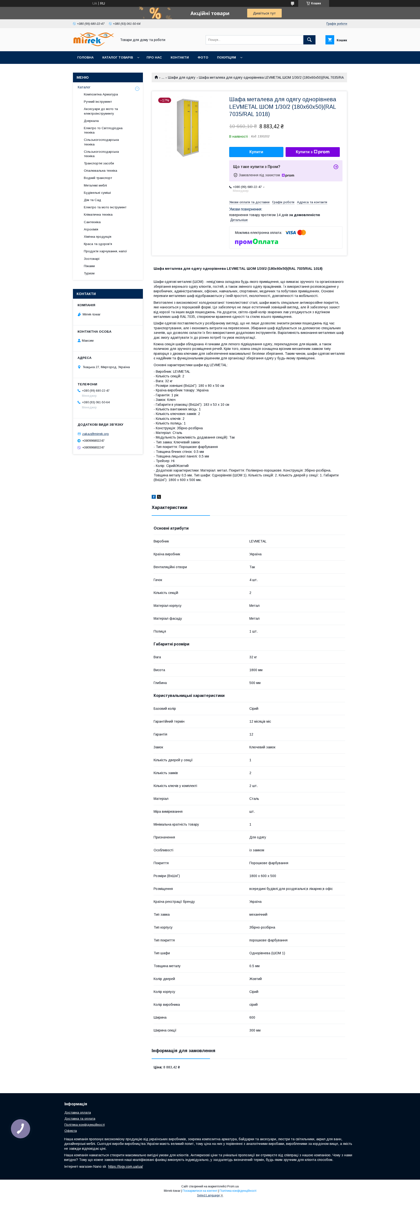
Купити (256, 152)
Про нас (154, 57)
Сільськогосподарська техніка (101, 142)
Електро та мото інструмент (105, 207)
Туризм (89, 273)
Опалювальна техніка (100, 170)
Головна (85, 57)
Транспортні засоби (99, 163)
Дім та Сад (92, 200)
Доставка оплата (77, 1112)
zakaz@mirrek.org (95, 434)
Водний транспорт (98, 178)
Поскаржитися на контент (200, 1190)
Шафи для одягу (181, 77)
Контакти (180, 57)
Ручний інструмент (98, 101)
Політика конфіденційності (84, 1124)
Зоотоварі (91, 259)
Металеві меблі (95, 185)
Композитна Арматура (101, 94)
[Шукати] (309, 39)
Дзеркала (91, 121)
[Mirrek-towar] (93, 45)
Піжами (89, 266)
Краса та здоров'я (98, 244)
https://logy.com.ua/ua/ (125, 1166)
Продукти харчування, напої (105, 251)
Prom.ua (233, 1186)
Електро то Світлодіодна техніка (103, 130)
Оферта (70, 1131)
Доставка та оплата (79, 1118)
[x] (159, 497)
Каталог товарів (117, 57)
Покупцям (226, 57)
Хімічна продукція (97, 236)
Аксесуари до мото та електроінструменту (101, 111)
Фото (203, 57)
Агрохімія (91, 229)
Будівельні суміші (97, 192)
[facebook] (154, 497)
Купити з (304, 152)
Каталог (84, 87)
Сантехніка (92, 222)
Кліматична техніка (98, 214)
